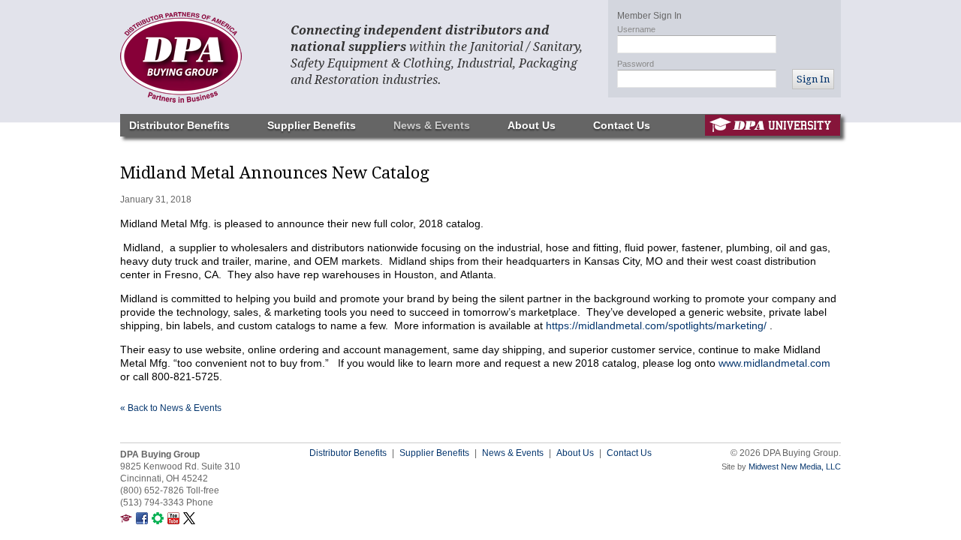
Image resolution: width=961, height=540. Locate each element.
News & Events (431, 125)
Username (636, 29)
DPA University (772, 125)
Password (635, 63)
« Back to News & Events (170, 408)
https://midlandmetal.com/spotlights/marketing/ (656, 326)
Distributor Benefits (179, 125)
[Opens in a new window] (126, 521)
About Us (532, 125)
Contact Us (621, 125)
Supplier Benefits (311, 125)
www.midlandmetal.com (774, 363)
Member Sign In (649, 15)
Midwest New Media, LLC (795, 466)
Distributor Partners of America (195, 57)
